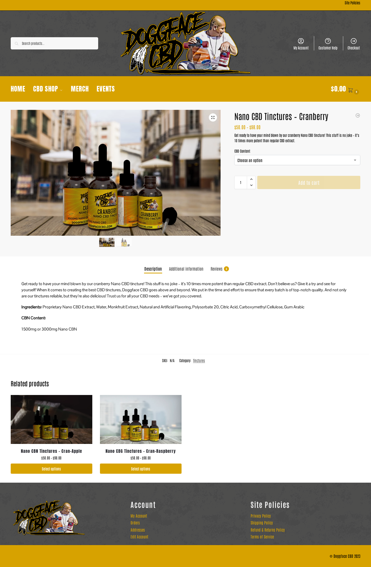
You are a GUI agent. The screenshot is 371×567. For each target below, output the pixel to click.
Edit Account (139, 536)
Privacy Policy (261, 515)
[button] (345, 89)
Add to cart (308, 182)
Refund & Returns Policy (268, 529)
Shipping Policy (262, 522)
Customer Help (327, 47)
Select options (51, 468)
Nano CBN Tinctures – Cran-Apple (51, 451)
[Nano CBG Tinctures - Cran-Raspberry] (357, 115)
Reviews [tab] (219, 268)
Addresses (138, 529)
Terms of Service (262, 536)
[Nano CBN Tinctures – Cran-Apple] (51, 419)
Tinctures (199, 360)
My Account (301, 47)
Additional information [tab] (186, 268)
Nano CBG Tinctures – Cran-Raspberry (141, 451)
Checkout (354, 47)
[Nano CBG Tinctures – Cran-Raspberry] (141, 419)
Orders (135, 522)
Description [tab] (153, 268)
